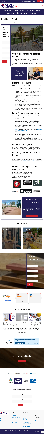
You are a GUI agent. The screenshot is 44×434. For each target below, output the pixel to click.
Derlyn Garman (34, 294)
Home (5, 10)
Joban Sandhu (21, 294)
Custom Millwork (22, 13)
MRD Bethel (2, 418)
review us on (7, 300)
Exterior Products (26, 419)
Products (22, 10)
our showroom (25, 160)
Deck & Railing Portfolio (32, 216)
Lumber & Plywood (26, 421)
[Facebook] (1, 1)
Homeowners (10, 13)
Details (3, 55)
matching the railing (22, 140)
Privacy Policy (14, 422)
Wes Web (26, 430)
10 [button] (25, 332)
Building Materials (26, 426)
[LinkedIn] (3, 1)
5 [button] (21, 332)
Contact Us (37, 10)
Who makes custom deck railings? (19, 177)
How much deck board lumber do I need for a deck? (22, 173)
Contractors (33, 13)
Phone (3, 50)
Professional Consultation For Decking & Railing (19, 73)
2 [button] (19, 332)
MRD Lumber (7, 295)
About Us (9, 10)
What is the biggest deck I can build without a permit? (23, 174)
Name (3, 40)
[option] (9, 322)
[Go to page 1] (28, 303)
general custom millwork (22, 130)
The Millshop (14, 415)
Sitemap (13, 420)
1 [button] (18, 332)
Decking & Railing (26, 424)
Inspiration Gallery (30, 10)
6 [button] (22, 332)
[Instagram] (4, 1)
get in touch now (32, 160)
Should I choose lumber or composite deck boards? (22, 172)
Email (3, 45)
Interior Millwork (26, 422)
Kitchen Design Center (16, 417)
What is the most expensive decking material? (21, 176)
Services (16, 10)
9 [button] (24, 332)
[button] (39, 1)
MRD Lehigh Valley (3, 420)
